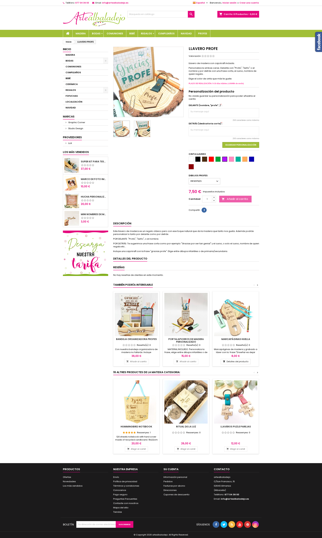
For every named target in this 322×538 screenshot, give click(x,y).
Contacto (222, 469)
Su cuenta (171, 469)
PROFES (202, 33)
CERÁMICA (72, 84)
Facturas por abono (174, 485)
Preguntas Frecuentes (125, 498)
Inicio (67, 49)
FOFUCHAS (72, 96)
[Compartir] (204, 210)
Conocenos (119, 490)
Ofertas (67, 477)
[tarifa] (85, 253)
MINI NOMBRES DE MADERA (94, 214)
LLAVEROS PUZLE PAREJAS (236, 426)
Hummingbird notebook (136, 426)
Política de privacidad (125, 481)
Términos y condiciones (126, 485)
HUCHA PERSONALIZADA (94, 196)
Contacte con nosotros (125, 503)
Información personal (175, 477)
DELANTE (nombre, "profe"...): (205, 105)
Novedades (69, 481)
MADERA (81, 33)
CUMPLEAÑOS (166, 33)
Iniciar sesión (229, 2)
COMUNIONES (115, 33)
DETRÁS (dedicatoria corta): (206, 123)
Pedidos (168, 481)
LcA (70, 143)
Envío (116, 477)
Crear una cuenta (249, 2)
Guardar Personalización (240, 144)
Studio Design (75, 128)
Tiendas (117, 512)
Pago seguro (120, 494)
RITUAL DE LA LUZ (186, 426)
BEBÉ (132, 33)
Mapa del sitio (120, 507)
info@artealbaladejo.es (115, 2)
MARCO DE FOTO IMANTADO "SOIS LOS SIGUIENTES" (94, 179)
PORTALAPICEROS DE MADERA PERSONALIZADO (186, 340)
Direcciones (170, 490)
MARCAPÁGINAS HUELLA (235, 339)
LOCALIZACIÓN (74, 101)
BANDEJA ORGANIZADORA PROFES (136, 339)
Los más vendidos (76, 152)
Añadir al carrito (235, 199)
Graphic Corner (76, 122)
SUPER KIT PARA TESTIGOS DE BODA (94, 161)
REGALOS (146, 33)
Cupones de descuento (177, 494)
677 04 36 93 (82, 2)
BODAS (96, 33)
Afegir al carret (136, 449)
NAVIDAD (186, 33)
